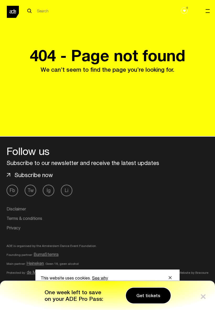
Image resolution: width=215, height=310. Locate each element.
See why (100, 278)
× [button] (203, 295)
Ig (49, 190)
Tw (31, 190)
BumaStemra (46, 254)
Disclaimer (16, 209)
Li (66, 190)
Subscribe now (33, 175)
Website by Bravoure (193, 272)
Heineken (35, 263)
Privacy (13, 228)
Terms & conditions (24, 218)
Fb (12, 190)
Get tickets (148, 295)
